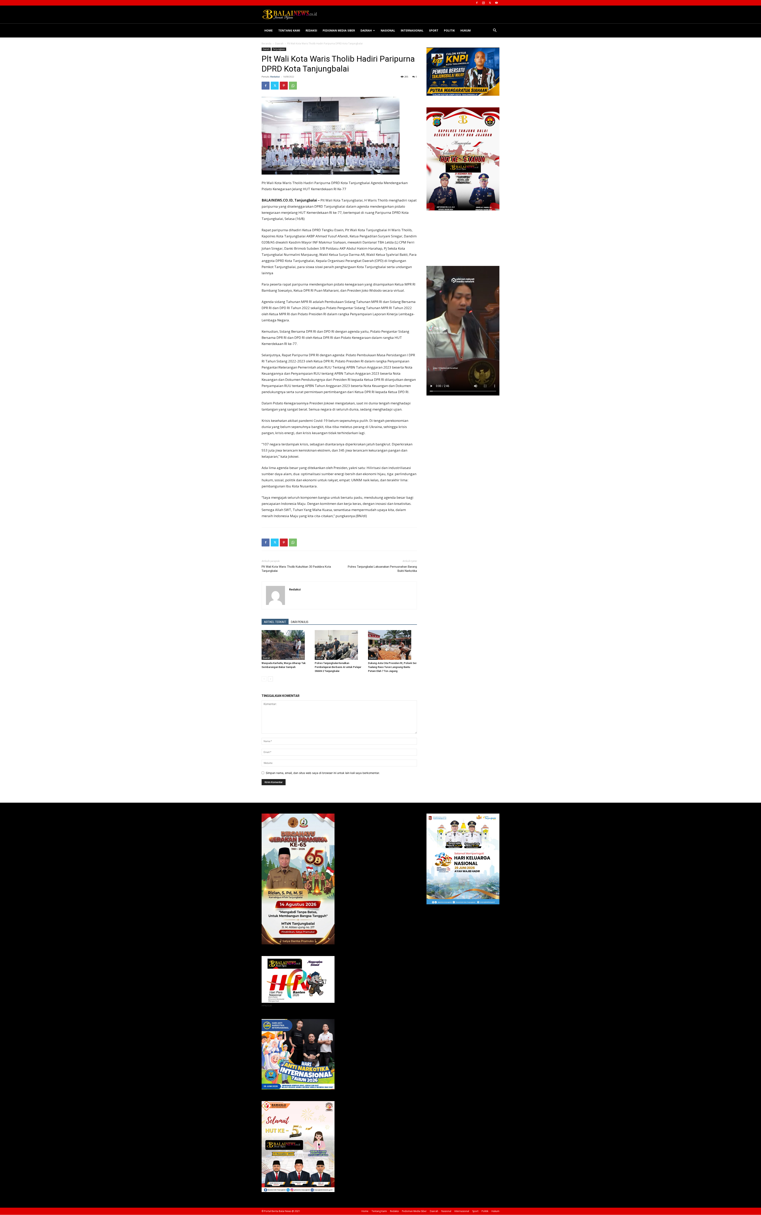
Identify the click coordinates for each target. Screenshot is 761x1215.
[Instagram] (483, 3)
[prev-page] (264, 678)
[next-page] (270, 678)
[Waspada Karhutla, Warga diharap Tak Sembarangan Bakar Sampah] (286, 645)
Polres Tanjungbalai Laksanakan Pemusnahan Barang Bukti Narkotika (382, 569)
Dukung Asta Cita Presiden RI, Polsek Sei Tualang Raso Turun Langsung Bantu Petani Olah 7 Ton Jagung (392, 667)
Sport (433, 30)
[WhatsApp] (293, 86)
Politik (449, 30)
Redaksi (311, 30)
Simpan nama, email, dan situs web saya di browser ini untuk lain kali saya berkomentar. (323, 773)
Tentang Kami (289, 30)
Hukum (465, 30)
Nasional (388, 30)
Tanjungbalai (279, 49)
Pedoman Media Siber (339, 30)
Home (268, 30)
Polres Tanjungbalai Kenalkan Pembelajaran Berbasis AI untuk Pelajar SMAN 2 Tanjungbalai (338, 667)
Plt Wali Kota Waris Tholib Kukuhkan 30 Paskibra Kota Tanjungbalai (296, 569)
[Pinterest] (284, 86)
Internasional (412, 30)
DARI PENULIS (299, 622)
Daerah (366, 30)
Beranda (266, 43)
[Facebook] (477, 3)
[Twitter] (490, 3)
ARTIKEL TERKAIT (275, 622)
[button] (494, 31)
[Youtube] (496, 3)
